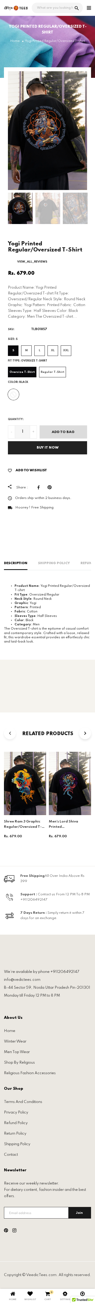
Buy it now (48, 447)
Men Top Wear (17, 1052)
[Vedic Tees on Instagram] (14, 1231)
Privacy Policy (16, 1112)
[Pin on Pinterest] (51, 487)
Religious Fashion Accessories (30, 1073)
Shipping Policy (54, 563)
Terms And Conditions (23, 1102)
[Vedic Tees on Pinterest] (6, 1231)
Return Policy (15, 1133)
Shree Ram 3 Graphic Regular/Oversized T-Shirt (23, 827)
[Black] (13, 394)
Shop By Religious (19, 1062)
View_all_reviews (32, 261)
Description (15, 563)
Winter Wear (15, 1041)
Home (9, 1031)
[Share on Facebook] (39, 487)
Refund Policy (16, 1123)
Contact (11, 1155)
